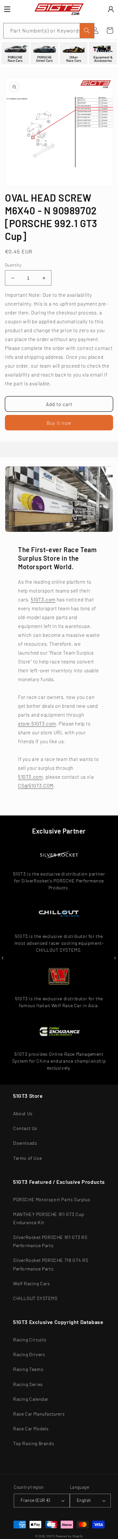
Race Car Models (31, 1428)
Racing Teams (28, 1369)
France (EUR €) (35, 1500)
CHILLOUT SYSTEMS (35, 1298)
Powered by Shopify (69, 1536)
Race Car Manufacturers (39, 1414)
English (84, 1500)
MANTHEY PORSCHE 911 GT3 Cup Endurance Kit (48, 1218)
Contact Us (25, 1128)
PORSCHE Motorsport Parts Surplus (51, 1199)
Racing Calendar (31, 1399)
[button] (110, 30)
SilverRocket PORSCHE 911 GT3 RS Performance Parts (50, 1241)
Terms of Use (27, 1158)
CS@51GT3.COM (35, 786)
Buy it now (59, 423)
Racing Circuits (30, 1339)
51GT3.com (43, 599)
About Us (23, 1113)
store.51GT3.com (37, 723)
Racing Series (28, 1384)
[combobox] (49, 30)
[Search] (87, 30)
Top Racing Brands (33, 1443)
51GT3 (51, 1536)
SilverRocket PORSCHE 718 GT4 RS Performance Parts (50, 1264)
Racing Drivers (29, 1354)
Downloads (25, 1143)
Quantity (13, 265)
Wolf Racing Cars (31, 1283)
